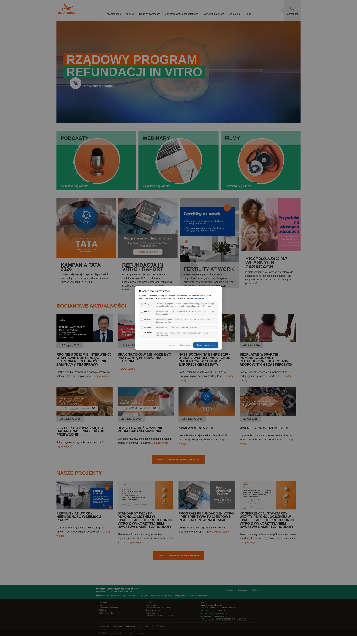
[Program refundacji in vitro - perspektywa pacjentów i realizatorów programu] (206, 508)
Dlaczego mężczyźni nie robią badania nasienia (140, 429)
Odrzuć (172, 345)
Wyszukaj (292, 14)
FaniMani (255, 590)
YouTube (106, 626)
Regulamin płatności (154, 610)
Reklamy (102, 610)
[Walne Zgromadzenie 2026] (268, 415)
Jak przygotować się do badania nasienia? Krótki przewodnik (80, 431)
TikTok (151, 626)
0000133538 (209, 619)
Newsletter (103, 605)
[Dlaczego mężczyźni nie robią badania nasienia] (146, 415)
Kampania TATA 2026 (195, 428)
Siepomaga (242, 590)
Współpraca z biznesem (155, 613)
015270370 (226, 619)
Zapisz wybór (185, 345)
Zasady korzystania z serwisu (158, 608)
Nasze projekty (79, 473)
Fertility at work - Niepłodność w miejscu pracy (78, 516)
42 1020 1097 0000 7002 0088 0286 (139, 595)
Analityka (147, 311)
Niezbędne (148, 303)
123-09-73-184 (241, 619)
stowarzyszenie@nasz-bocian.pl (214, 616)
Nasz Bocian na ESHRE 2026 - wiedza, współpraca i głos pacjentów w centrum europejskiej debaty (204, 359)
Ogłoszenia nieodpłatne (108, 608)
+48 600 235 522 (207, 611)
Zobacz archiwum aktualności (178, 459)
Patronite (229, 590)
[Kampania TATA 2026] (206, 415)
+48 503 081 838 (207, 613)
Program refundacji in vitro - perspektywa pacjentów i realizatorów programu (206, 516)
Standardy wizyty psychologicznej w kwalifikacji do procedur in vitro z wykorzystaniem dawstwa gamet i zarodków (145, 520)
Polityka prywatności (195, 298)
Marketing (147, 319)
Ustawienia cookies (107, 613)
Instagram (131, 626)
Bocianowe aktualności (91, 306)
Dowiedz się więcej (99, 86)
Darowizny (148, 333)
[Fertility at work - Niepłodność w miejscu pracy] (84, 508)
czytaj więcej (102, 376)
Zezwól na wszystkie (206, 345)
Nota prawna (151, 605)
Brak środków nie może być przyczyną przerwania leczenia (144, 357)
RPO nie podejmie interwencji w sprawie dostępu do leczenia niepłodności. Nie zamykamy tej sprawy (84, 359)
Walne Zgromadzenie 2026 (264, 428)
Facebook (118, 626)
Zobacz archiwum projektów (178, 555)
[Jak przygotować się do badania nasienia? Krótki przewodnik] (84, 415)
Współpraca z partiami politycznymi (160, 615)
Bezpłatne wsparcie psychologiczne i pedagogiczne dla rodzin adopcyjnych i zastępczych (266, 359)
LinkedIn (162, 626)
